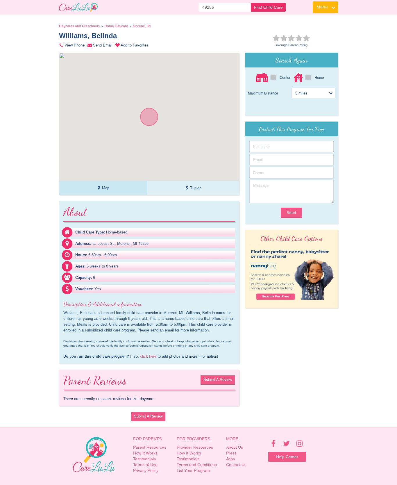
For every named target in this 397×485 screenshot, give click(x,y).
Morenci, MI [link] (142, 26)
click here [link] (148, 356)
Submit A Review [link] (217, 379)
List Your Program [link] (193, 470)
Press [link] (231, 453)
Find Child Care (268, 7)
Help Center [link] (287, 456)
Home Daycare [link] (116, 26)
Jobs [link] (230, 459)
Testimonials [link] (144, 459)
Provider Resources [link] (195, 447)
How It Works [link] (145, 453)
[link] (78, 7)
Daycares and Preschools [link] (79, 26)
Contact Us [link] (236, 464)
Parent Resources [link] (149, 447)
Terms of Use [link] (145, 464)
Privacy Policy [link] (145, 470)
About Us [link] (234, 447)
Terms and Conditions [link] (197, 464)
